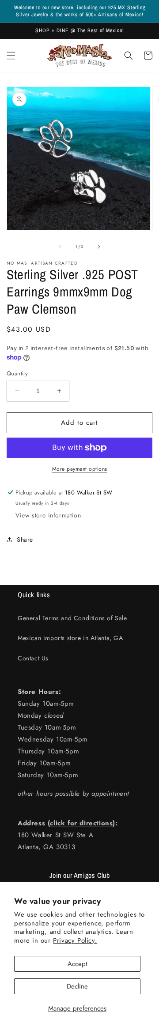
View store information (48, 515)
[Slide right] (99, 246)
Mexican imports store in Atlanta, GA (70, 637)
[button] (11, 55)
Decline (77, 986)
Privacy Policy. (75, 940)
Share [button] (25, 539)
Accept (77, 964)
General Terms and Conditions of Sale (72, 618)
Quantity (17, 373)
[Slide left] (60, 246)
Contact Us (33, 658)
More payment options (79, 469)
